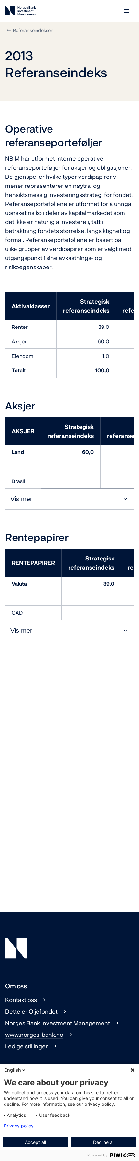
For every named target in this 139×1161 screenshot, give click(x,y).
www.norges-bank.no (34, 1034)
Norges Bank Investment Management (57, 1022)
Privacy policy (19, 1125)
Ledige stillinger (26, 1046)
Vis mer (21, 498)
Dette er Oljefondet (31, 1011)
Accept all (35, 1142)
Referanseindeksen (33, 30)
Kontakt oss (21, 999)
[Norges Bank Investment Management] (21, 12)
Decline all (103, 1142)
